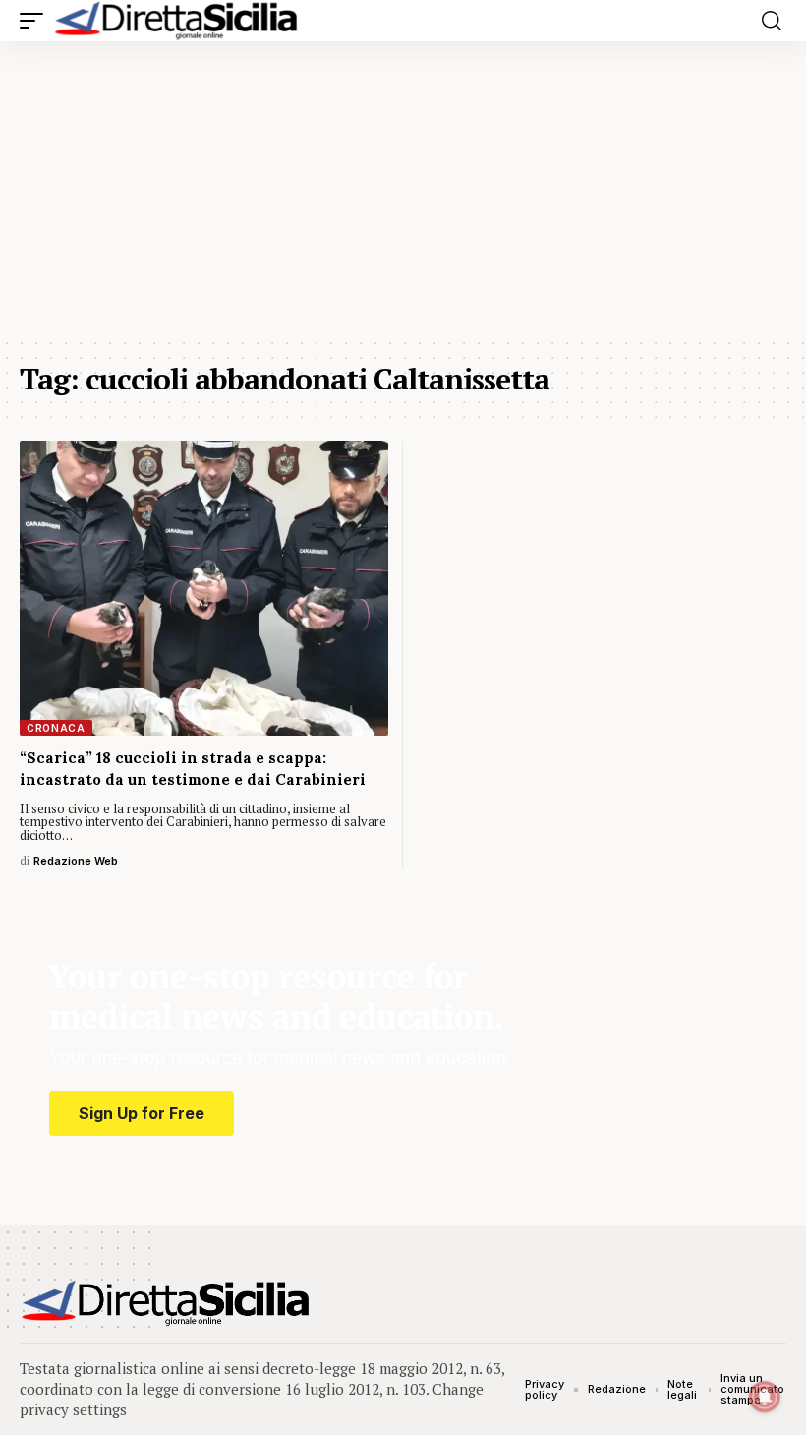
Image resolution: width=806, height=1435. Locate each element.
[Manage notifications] (764, 1396)
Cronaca (56, 728)
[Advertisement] (403, 189)
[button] (36, 20)
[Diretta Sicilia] (177, 20)
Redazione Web (75, 860)
